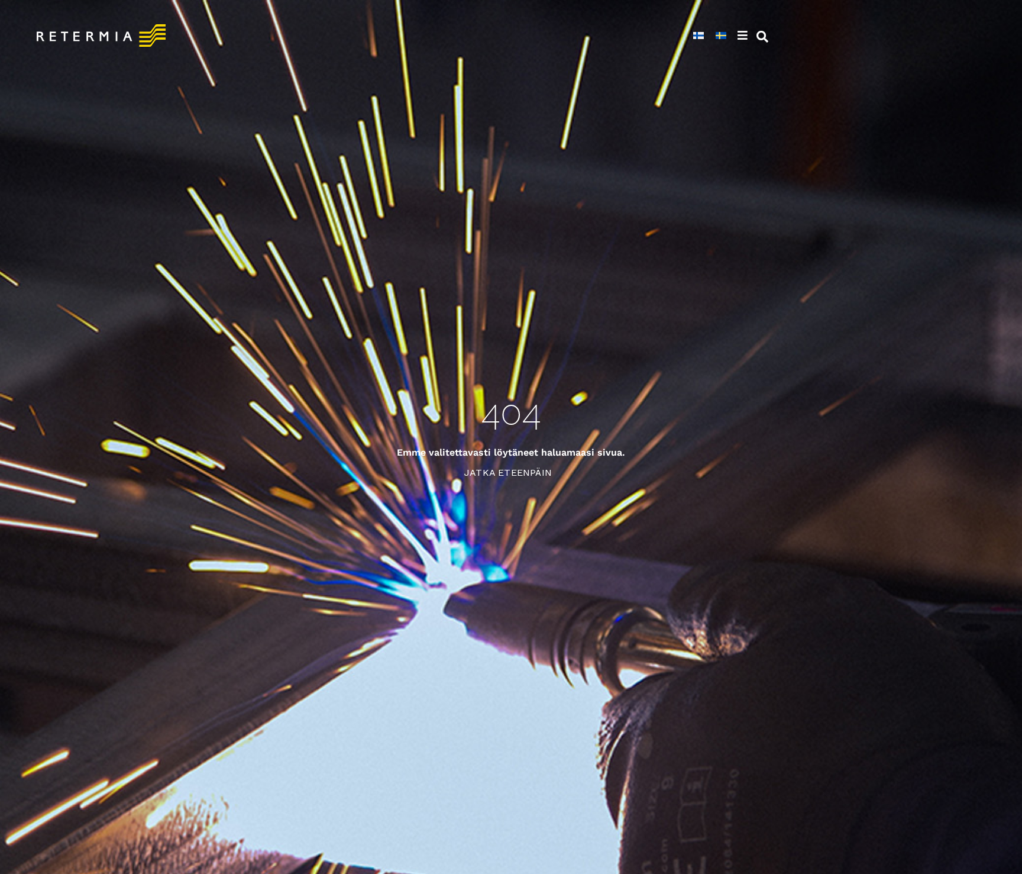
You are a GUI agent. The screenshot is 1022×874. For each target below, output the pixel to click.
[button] (744, 35)
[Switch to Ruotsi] (721, 35)
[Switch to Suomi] (698, 35)
